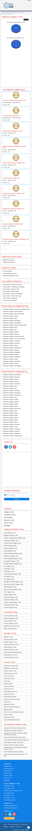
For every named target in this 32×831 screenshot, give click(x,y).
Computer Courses (8, 689)
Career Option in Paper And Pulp (11, 289)
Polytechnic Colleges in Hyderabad (11, 393)
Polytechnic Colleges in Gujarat (10, 332)
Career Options (8, 517)
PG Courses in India (9, 676)
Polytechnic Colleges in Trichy (7, 13)
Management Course (9, 704)
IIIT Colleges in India (9, 566)
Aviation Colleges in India (10, 545)
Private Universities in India (10, 623)
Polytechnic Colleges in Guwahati (11, 390)
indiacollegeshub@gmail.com (11, 808)
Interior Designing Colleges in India (12, 574)
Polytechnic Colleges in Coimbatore (12, 383)
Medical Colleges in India (10, 587)
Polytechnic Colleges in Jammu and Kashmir (14, 338)
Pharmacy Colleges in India (10, 597)
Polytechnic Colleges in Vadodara (11, 431)
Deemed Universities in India (11, 618)
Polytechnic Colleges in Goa (10, 329)
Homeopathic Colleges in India (11, 561)
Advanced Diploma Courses (10, 273)
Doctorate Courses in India (10, 673)
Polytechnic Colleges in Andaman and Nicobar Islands (16, 309)
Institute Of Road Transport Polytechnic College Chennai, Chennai (15, 748)
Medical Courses (8, 709)
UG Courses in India (9, 678)
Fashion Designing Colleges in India (13, 558)
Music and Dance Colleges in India (12, 589)
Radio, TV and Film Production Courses (14, 712)
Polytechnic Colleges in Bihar (10, 318)
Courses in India (8, 773)
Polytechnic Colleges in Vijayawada (11, 433)
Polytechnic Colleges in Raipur (10, 413)
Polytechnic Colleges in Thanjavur (11, 424)
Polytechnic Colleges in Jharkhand (11, 341)
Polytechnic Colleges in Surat (10, 422)
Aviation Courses (8, 683)
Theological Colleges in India (11, 605)
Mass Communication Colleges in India (13, 584)
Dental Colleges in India (10, 551)
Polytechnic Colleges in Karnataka (11, 343)
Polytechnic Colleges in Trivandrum (11, 429)
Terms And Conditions (13, 824)
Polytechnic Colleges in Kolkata (10, 399)
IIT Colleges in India (9, 571)
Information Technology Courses (12, 699)
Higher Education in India (10, 647)
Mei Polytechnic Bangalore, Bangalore (13, 730)
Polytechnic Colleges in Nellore (10, 404)
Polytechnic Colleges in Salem (10, 420)
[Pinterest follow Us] (14, 447)
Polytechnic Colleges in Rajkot (10, 415)
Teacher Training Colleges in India (12, 602)
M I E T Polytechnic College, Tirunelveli (13, 751)
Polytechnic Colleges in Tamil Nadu (11, 361)
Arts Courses (7, 681)
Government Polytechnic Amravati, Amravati (15, 737)
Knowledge (7, 525)
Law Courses (7, 701)
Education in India (9, 520)
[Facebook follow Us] (6, 447)
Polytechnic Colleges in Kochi (10, 397)
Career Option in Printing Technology (12, 284)
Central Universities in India (10, 615)
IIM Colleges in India (9, 569)
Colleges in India (8, 12)
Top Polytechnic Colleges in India (15, 724)
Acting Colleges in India (10, 533)
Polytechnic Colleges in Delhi (10, 327)
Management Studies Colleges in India (13, 581)
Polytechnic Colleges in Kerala (10, 345)
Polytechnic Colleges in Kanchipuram (12, 395)
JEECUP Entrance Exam (9, 262)
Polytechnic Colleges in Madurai (11, 402)
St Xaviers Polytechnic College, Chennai (14, 745)
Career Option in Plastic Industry (11, 291)
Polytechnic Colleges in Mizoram (11, 354)
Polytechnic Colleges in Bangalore (11, 377)
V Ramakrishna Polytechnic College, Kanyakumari (16, 740)
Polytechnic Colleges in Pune (10, 411)
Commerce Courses (9, 686)
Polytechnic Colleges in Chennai (11, 381)
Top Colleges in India (9, 797)
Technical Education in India (11, 657)
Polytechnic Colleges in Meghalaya (11, 352)
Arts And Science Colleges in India (12, 543)
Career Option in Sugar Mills (10, 298)
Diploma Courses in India (10, 671)
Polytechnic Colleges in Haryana (11, 334)
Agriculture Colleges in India (11, 535)
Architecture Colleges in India (11, 540)
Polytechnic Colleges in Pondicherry (12, 356)
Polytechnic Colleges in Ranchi (10, 417)
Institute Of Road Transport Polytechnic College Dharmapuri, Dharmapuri (15, 733)
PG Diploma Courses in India (11, 668)
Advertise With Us (9, 818)
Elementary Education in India (11, 644)
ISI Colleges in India (9, 576)
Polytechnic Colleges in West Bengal (12, 366)
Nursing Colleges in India (10, 594)
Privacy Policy (24, 824)
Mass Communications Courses (12, 707)
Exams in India (8, 523)
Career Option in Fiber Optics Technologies (13, 287)
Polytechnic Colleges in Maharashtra (12, 347)
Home (3, 12)
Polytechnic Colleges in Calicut (10, 379)
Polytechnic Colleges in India (18, 12)
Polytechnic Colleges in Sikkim (10, 359)
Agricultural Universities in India (11, 626)
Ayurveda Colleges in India (10, 548)
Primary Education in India (10, 655)
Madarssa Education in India (11, 649)
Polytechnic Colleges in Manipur (11, 350)
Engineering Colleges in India (11, 556)
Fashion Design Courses (10, 696)
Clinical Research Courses (10, 691)
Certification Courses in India (11, 665)
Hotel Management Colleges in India (13, 563)
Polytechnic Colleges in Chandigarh (12, 320)
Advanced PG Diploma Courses (11, 275)
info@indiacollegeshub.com (10, 805)
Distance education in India (10, 639)
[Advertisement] (16, 70)
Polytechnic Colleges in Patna (10, 406)
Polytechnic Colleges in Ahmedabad (12, 374)
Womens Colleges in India (10, 607)
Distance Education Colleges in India (13, 553)
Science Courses (8, 714)
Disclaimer (6, 826)
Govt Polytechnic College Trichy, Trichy (13, 742)
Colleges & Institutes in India (13, 529)
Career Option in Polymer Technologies (12, 293)
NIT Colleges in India (9, 592)
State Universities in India (10, 621)
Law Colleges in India (9, 579)
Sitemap (12, 826)
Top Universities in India (10, 800)
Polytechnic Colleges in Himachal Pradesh (13, 336)
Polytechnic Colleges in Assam (10, 316)
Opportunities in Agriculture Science (13, 652)
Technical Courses (7, 271)
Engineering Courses (9, 694)
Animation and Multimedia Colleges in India (14, 538)
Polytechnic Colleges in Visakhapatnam (12, 435)
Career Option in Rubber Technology (12, 296)
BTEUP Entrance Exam (9, 260)
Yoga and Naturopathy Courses (11, 719)
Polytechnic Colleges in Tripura (10, 363)
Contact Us (19, 826)
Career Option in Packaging (10, 300)
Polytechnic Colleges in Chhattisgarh (12, 323)
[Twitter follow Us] (10, 447)
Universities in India (9, 515)
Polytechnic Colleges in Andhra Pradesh (13, 311)
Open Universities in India (10, 628)
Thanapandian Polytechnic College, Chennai (15, 728)
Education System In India (10, 642)
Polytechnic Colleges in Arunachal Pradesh (13, 314)
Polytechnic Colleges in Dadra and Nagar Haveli (15, 325)
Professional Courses (9, 717)
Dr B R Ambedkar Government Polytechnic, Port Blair (16, 755)
